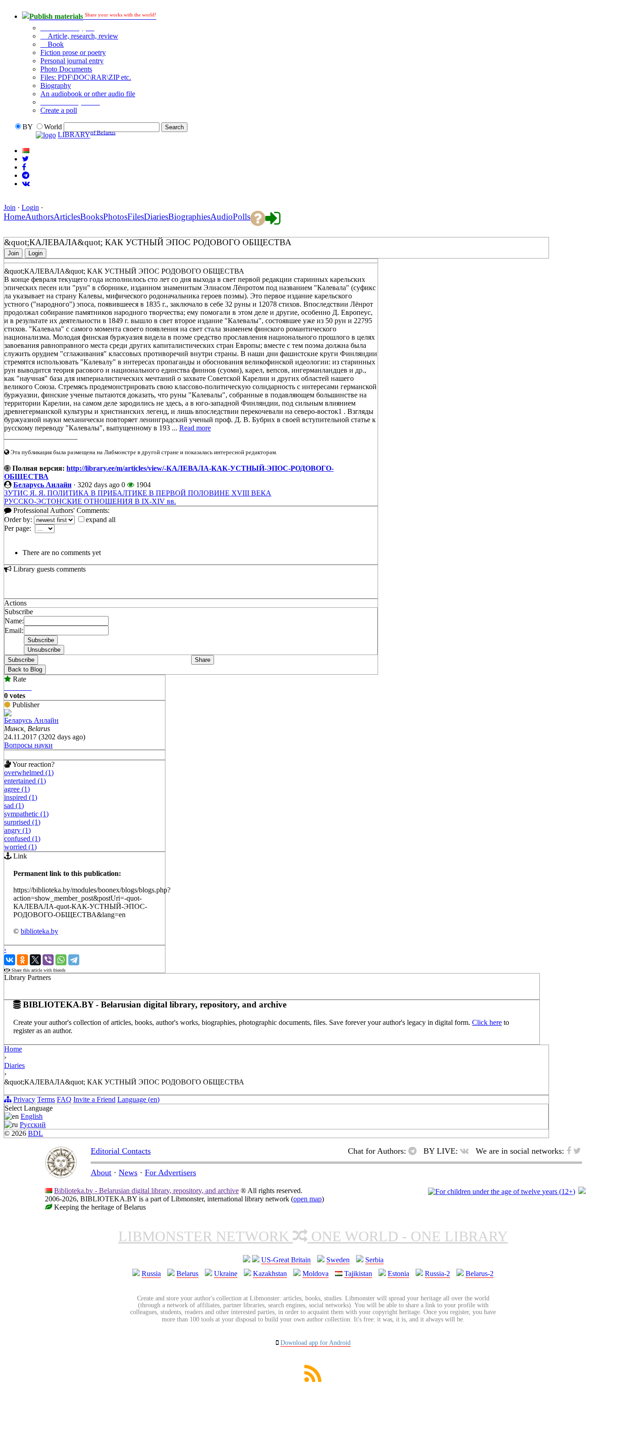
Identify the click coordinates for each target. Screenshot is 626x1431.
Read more (195, 428)
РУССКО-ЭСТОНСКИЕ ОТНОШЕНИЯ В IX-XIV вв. (90, 501)
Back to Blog (25, 669)
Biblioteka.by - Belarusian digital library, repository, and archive (146, 1190)
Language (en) (138, 1099)
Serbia (374, 1260)
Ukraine (225, 1273)
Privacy (24, 1099)
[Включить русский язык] (25, 150)
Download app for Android (315, 1342)
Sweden (338, 1260)
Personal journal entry (72, 61)
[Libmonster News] (25, 159)
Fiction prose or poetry (73, 52)
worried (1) (20, 847)
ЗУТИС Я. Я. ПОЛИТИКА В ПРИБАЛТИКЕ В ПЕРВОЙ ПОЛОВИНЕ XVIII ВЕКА (137, 493)
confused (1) (22, 838)
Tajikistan (358, 1273)
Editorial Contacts (121, 1151)
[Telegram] (73, 959)
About (101, 1172)
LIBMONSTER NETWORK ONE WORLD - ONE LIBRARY (313, 1236)
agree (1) (17, 789)
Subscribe (21, 659)
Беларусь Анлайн (42, 485)
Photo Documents (66, 69)
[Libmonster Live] (26, 183)
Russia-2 (437, 1273)
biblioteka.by (39, 931)
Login (30, 207)
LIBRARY (74, 135)
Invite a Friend (94, 1099)
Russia (151, 1273)
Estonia (398, 1273)
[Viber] (48, 959)
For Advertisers (170, 1172)
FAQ (64, 1099)
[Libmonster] (61, 1175)
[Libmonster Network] (501, 1191)
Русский (33, 1124)
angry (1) (17, 830)
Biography (55, 85)
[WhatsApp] (60, 959)
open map (307, 1199)
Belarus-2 (480, 1273)
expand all (100, 519)
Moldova (315, 1273)
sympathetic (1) (26, 814)
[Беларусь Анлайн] (7, 714)
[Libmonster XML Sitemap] (313, 1379)
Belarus (187, 1273)
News (128, 1172)
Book (55, 44)
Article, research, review (82, 36)
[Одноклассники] (22, 959)
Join (10, 207)
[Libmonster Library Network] (582, 1191)
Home (13, 1049)
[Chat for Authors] (25, 175)
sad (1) (14, 805)
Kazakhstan (270, 1273)
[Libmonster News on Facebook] (24, 167)
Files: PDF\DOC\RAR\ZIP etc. (85, 77)
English (32, 1116)
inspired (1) (20, 797)
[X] (35, 959)
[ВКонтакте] (9, 959)
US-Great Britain (286, 1260)
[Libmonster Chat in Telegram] (414, 1151)
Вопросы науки (28, 745)
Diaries (14, 1065)
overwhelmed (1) (29, 772)
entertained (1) (25, 781)
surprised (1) (22, 822)
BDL (35, 1133)
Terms (46, 1099)
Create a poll (58, 110)
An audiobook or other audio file (87, 94)
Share (202, 659)
